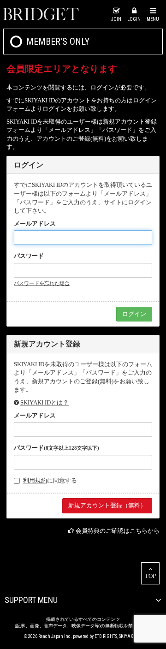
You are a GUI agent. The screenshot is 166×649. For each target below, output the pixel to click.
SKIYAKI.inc (130, 636)
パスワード (29, 255)
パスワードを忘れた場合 (42, 283)
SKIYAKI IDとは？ (44, 402)
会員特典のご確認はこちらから (118, 530)
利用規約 (35, 480)
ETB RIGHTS (106, 636)
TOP (150, 575)
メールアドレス (35, 223)
